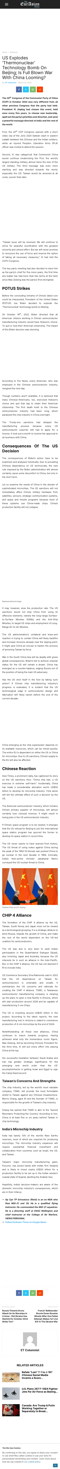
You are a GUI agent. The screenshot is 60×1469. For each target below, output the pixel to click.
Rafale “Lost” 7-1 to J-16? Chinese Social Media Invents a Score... (37, 1375)
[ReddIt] (40, 89)
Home (4, 52)
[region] (30, 31)
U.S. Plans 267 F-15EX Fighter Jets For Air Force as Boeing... (40, 1390)
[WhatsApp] (33, 89)
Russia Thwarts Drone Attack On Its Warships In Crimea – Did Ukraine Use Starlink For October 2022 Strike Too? (15, 1316)
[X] (26, 89)
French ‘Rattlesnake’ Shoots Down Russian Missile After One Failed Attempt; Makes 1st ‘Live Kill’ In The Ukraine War (46, 1316)
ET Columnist (10, 82)
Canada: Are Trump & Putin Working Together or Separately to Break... (38, 1408)
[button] (6, 4)
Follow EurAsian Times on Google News (25, 1222)
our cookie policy (32, 1461)
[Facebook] (19, 89)
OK (55, 1465)
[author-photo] (30, 1346)
